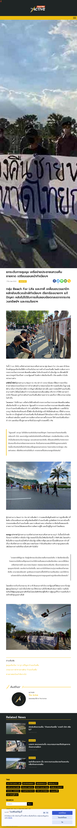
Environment (28, 783)
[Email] (65, 282)
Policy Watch (27, 787)
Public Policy (56, 787)
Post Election (42, 787)
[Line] (61, 282)
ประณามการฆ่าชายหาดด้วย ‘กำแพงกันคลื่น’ (21, 670)
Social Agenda (13, 791)
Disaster (23, 281)
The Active (33, 695)
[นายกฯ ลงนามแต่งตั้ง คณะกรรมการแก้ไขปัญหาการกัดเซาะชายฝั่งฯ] (16, 746)
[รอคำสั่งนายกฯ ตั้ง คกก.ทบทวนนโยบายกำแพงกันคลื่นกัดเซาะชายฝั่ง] (16, 764)
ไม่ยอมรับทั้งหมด (62, 817)
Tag (8, 779)
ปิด (62, 822)
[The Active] (37, 9)
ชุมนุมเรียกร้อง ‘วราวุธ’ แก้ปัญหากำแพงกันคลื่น (22, 665)
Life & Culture (13, 787)
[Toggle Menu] (74, 18)
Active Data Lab (13, 783)
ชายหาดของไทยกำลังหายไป (16, 674)
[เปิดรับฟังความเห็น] (16, 729)
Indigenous (41, 783)
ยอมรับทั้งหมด (62, 813)
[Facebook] (54, 282)
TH (47, 812)
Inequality (52, 783)
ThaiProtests (28, 791)
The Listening (42, 791)
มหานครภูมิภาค (12, 795)
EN (44, 812)
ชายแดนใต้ (54, 791)
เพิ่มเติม (10, 818)
